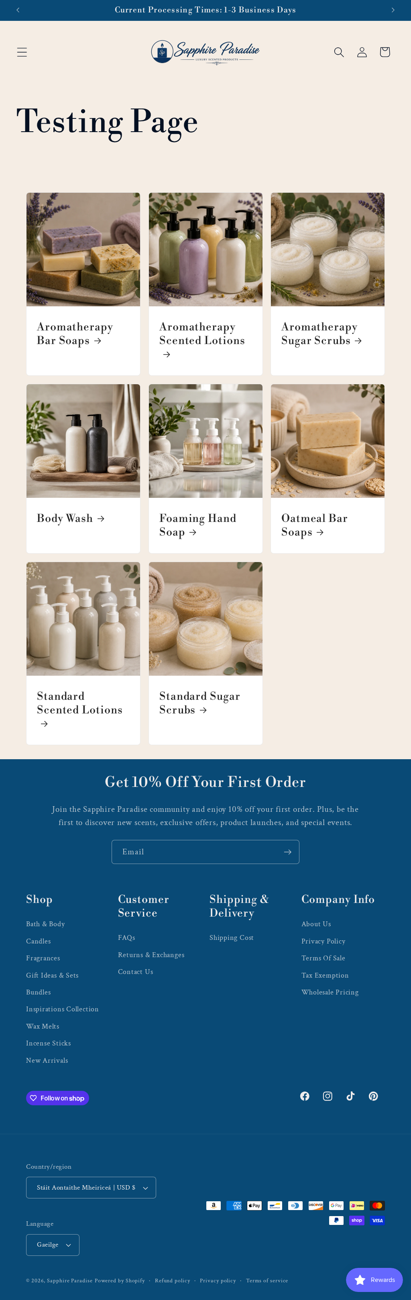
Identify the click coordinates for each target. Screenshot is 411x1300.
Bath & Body (45, 924)
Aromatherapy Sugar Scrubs (319, 334)
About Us (316, 924)
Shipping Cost (232, 937)
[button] (21, 52)
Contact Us (135, 971)
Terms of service (267, 1280)
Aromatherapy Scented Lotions (202, 334)
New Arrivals (47, 1060)
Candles (38, 941)
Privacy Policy (323, 941)
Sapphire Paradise (69, 1280)
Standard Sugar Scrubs (199, 703)
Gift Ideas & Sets (52, 975)
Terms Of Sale (323, 958)
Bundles (38, 992)
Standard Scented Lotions (80, 703)
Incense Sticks (48, 1043)
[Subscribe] (287, 852)
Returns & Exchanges (151, 955)
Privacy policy (218, 1280)
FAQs (126, 937)
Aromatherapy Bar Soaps (75, 334)
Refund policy (172, 1280)
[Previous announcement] (17, 10)
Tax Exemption (325, 975)
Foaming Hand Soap (197, 525)
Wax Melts (42, 1026)
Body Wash (65, 518)
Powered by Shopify (120, 1280)
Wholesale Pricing (330, 992)
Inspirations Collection (62, 1009)
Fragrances (43, 958)
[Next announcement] (393, 10)
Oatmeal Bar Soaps (314, 525)
